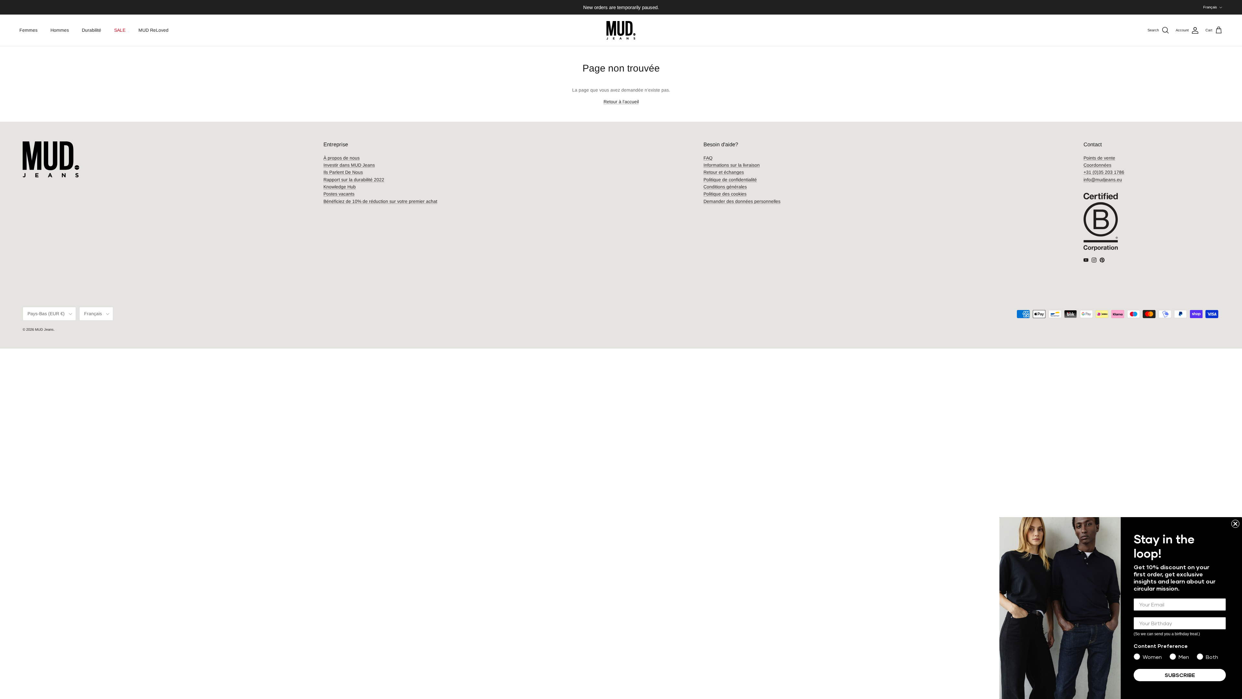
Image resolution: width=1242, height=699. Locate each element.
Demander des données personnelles (741, 201)
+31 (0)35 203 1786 (1104, 172)
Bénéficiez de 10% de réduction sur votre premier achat (380, 201)
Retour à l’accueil (621, 101)
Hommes (59, 30)
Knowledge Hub (339, 186)
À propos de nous (341, 158)
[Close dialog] (1235, 524)
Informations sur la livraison (731, 165)
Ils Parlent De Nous (343, 172)
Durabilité (91, 30)
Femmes (28, 30)
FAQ (708, 158)
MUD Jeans (44, 329)
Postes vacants (338, 193)
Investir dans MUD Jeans (349, 165)
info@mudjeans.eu (1103, 179)
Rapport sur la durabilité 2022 (353, 179)
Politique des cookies (724, 193)
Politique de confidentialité (730, 179)
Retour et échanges (723, 172)
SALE (119, 30)
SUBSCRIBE (1180, 675)
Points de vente (1099, 158)
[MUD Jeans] (621, 30)
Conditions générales (725, 186)
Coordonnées (1097, 165)
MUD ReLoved (153, 30)
